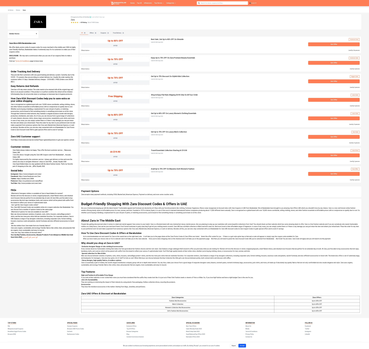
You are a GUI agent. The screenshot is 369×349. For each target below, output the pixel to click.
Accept (242, 345)
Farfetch (69, 331)
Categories (170, 3)
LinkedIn (307, 334)
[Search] (199, 3)
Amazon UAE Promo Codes (75, 329)
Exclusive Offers (131, 326)
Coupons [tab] (104, 33)
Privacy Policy (250, 334)
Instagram (308, 331)
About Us (248, 326)
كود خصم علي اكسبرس (30, 237)
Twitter (307, 329)
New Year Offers (191, 326)
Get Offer (334, 44)
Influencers (148, 3)
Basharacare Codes (73, 334)
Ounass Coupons (72, 326)
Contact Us (249, 337)
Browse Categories (132, 331)
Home (132, 3)
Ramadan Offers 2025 (193, 337)
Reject (234, 345)
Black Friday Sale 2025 (193, 331)
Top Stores (158, 3)
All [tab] (83, 33)
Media (247, 329)
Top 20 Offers (131, 329)
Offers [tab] (93, 33)
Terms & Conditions (22, 61)
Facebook (308, 326)
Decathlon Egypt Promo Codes (17, 331)
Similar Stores (23, 34)
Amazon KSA (12, 334)
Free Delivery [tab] (118, 33)
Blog (128, 334)
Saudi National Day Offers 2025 (195, 334)
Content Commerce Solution (135, 337)
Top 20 (139, 3)
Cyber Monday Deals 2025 (194, 329)
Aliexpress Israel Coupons (15, 329)
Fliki (9, 326)
